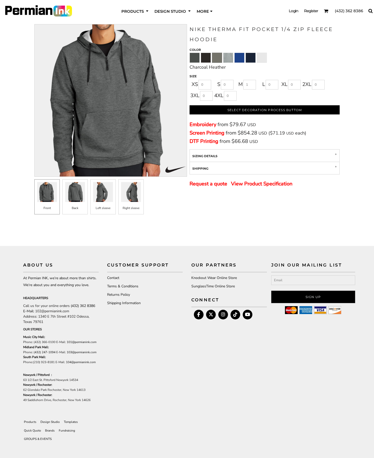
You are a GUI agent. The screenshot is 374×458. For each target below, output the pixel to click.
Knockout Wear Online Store (214, 277)
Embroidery (203, 124)
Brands (50, 431)
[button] (135, 11)
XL (284, 84)
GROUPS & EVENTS (38, 439)
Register (311, 10)
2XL (306, 84)
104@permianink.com (81, 362)
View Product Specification (261, 183)
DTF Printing (204, 141)
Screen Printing (207, 132)
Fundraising (67, 431)
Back (75, 208)
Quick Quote (32, 431)
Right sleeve (131, 208)
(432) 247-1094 (44, 352)
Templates (71, 422)
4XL (218, 95)
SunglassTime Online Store (213, 286)
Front (47, 208)
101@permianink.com (81, 342)
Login (293, 10)
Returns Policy (118, 294)
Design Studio (50, 422)
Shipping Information (124, 303)
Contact (113, 277)
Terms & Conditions (122, 286)
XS (195, 84)
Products (30, 422)
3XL (194, 95)
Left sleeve (103, 208)
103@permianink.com (81, 352)
